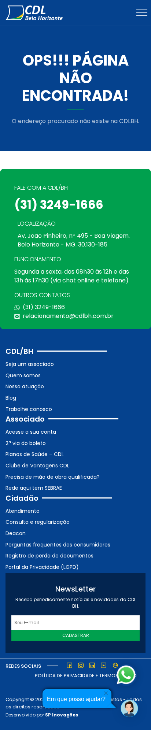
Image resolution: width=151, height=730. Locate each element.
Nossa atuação (24, 386)
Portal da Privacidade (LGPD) (42, 567)
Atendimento (22, 511)
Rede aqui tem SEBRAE (33, 488)
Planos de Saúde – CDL (34, 454)
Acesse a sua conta (30, 432)
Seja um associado (29, 364)
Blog (10, 397)
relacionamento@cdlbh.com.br (68, 316)
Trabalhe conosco (28, 409)
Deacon (15, 533)
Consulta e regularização (37, 522)
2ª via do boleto (25, 443)
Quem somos (23, 375)
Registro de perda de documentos (49, 555)
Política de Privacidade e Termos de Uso (86, 675)
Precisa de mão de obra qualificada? (52, 477)
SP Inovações (61, 715)
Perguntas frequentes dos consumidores (57, 544)
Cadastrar (75, 635)
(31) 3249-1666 (58, 204)
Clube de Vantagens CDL (37, 465)
